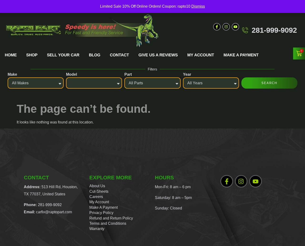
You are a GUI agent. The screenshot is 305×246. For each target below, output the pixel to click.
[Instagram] (226, 27)
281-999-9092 (274, 30)
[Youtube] (235, 27)
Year (187, 74)
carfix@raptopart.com (54, 212)
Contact (119, 55)
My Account (200, 55)
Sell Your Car (63, 55)
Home (11, 55)
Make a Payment (241, 55)
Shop (31, 55)
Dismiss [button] (198, 6)
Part (128, 74)
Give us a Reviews (158, 55)
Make (12, 74)
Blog (94, 55)
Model (71, 74)
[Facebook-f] (217, 27)
